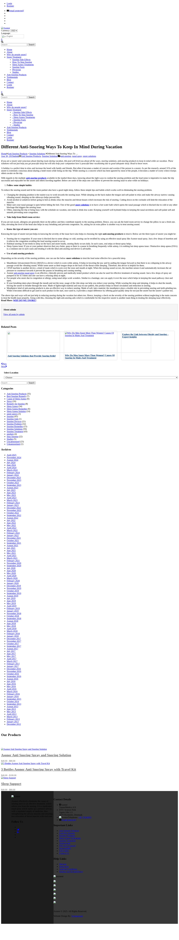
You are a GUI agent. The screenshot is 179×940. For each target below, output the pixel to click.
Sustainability (65, 848)
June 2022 (11, 523)
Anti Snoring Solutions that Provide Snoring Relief (32, 356)
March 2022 (12, 530)
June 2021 (11, 550)
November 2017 (14, 641)
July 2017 (11, 651)
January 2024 (13, 475)
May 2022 (11, 525)
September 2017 (14, 646)
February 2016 (13, 694)
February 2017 (13, 664)
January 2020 (13, 583)
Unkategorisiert (13, 444)
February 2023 (13, 503)
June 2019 (11, 601)
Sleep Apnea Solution (16, 411)
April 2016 (11, 689)
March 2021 (12, 558)
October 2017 (13, 643)
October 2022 (13, 513)
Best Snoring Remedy (16, 396)
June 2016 (11, 684)
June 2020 (11, 571)
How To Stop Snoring (22, 62)
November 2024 (14, 457)
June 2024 (11, 465)
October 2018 (13, 616)
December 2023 (14, 477)
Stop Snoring (12, 436)
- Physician (17, 122)
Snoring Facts (18, 67)
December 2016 (14, 669)
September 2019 (14, 593)
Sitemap (62, 864)
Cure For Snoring (67, 833)
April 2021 (11, 555)
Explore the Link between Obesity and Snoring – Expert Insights (145, 335)
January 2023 (13, 505)
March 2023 (12, 500)
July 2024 (11, 462)
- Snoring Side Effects (22, 112)
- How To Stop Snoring (22, 115)
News (9, 401)
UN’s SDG (64, 851)
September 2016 (14, 676)
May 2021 (11, 553)
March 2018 (12, 631)
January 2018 (13, 636)
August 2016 (12, 679)
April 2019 (11, 606)
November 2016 (14, 671)
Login (9, 3)
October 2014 (13, 701)
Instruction (64, 866)
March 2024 (12, 470)
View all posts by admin (14, 314)
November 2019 (14, 588)
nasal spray (77, 156)
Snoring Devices (14, 421)
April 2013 (11, 714)
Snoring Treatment (15, 431)
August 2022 (12, 518)
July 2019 (11, 598)
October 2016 (13, 674)
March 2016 (12, 691)
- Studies (16, 125)
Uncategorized (13, 441)
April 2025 (11, 455)
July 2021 (11, 548)
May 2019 (11, 603)
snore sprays (12, 414)
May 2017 (11, 656)
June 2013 (11, 709)
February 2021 (13, 560)
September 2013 (14, 704)
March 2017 (12, 661)
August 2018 (12, 621)
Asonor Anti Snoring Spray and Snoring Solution (36, 755)
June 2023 (11, 493)
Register (10, 6)
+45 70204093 (84, 817)
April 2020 (11, 576)
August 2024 (12, 460)
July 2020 (11, 568)
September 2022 (14, 515)
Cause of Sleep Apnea (16, 399)
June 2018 (11, 623)
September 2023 (14, 485)
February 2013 (13, 719)
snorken (10, 434)
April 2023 (11, 498)
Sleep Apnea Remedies (17, 409)
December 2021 (14, 538)
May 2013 (11, 711)
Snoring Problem (14, 424)
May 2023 (11, 495)
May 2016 (11, 686)
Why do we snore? (67, 846)
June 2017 (11, 654)
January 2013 (13, 721)
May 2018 (11, 626)
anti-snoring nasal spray (24, 273)
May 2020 (11, 573)
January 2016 (13, 696)
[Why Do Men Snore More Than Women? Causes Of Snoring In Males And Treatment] (90, 335)
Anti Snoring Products (17, 153)
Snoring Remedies (15, 426)
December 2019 (14, 586)
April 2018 (11, 628)
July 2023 (11, 490)
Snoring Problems (67, 835)
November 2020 (14, 563)
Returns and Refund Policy (71, 871)
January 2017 (13, 666)
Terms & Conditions (68, 869)
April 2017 (11, 659)
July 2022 (11, 520)
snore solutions (89, 156)
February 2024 (13, 472)
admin (16, 156)
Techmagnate (77, 916)
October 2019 (13, 591)
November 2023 (14, 480)
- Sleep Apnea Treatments (23, 117)
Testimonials (64, 843)
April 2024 (11, 467)
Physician (16, 69)
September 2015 (14, 699)
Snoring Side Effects (21, 59)
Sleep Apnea (12, 406)
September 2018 (14, 618)
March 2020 (12, 578)
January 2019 (13, 611)
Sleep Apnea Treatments (23, 64)
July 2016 (11, 681)
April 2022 (11, 528)
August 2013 (12, 706)
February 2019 (13, 608)
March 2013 (12, 716)
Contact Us (64, 853)
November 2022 (14, 510)
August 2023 (12, 487)
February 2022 (13, 533)
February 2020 (13, 581)
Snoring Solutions (37, 153)
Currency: (5, 30)
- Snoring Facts (19, 120)
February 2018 (13, 633)
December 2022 (14, 508)
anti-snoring (66, 156)
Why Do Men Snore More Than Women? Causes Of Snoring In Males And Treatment (90, 356)
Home (4, 153)
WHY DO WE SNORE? (24, 300)
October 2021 (13, 540)
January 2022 (13, 535)
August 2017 (12, 648)
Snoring (10, 416)
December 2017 (14, 638)
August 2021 (12, 545)
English (9, 36)
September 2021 (14, 543)
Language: (5, 33)
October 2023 (13, 482)
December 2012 (14, 724)
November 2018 (14, 613)
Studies (15, 72)
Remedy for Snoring (16, 404)
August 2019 (12, 596)
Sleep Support (11, 784)
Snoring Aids (12, 419)
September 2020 (14, 565)
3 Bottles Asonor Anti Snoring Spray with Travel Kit (38, 769)
